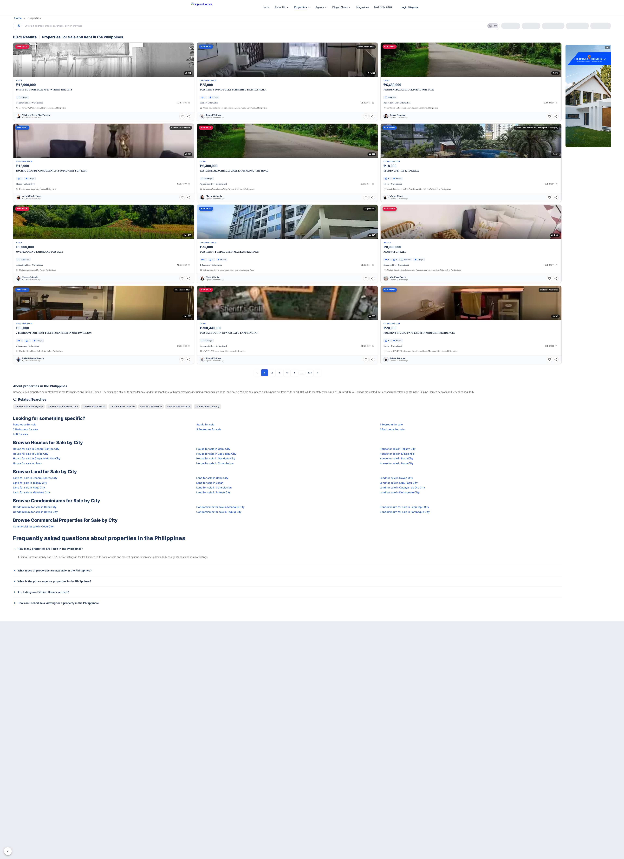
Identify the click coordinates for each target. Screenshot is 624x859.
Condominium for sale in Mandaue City (220, 507)
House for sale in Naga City (396, 458)
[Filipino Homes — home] (215, 7)
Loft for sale (20, 434)
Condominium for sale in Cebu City (34, 507)
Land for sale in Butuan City (213, 492)
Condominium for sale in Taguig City (218, 511)
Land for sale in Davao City (396, 478)
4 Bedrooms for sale (392, 429)
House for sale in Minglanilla (397, 453)
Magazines (362, 7)
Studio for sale (205, 424)
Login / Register (410, 7)
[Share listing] (188, 116)
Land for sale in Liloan (209, 482)
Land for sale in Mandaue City (31, 492)
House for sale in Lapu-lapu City (216, 453)
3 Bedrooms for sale (208, 429)
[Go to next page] (317, 372)
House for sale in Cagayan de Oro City (36, 458)
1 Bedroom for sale (391, 424)
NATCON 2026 (383, 7)
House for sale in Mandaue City (215, 458)
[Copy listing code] (189, 103)
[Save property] (182, 116)
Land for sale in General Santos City (35, 478)
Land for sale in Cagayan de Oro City (402, 487)
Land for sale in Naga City (29, 487)
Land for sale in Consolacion (214, 487)
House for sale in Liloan (27, 463)
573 (310, 372)
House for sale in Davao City (30, 453)
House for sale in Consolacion (215, 463)
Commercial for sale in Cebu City (33, 526)
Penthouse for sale (24, 424)
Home (265, 7)
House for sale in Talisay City (398, 448)
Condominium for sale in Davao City (35, 511)
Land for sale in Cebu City (212, 478)
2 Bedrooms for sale (25, 429)
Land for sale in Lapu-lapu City (399, 482)
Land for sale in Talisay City (30, 482)
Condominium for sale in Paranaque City (405, 511)
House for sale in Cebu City (213, 448)
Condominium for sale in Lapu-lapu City (404, 507)
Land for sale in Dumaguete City (399, 492)
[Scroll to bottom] (8, 851)
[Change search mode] (20, 26)
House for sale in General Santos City (36, 448)
